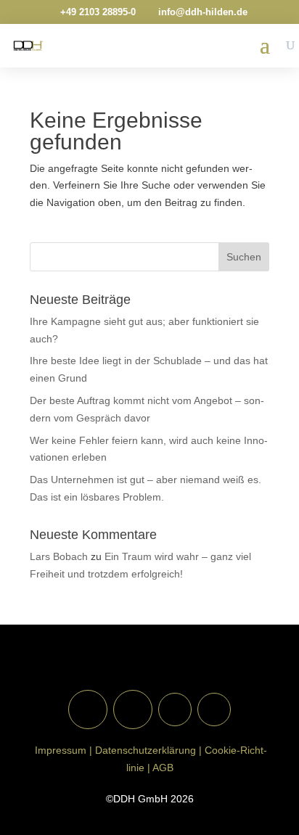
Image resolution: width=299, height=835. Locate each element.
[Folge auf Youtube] (175, 709)
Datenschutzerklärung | (148, 750)
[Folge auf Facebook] (87, 709)
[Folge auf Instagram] (132, 709)
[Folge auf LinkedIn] (214, 709)
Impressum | (62, 750)
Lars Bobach (59, 556)
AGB (162, 767)
